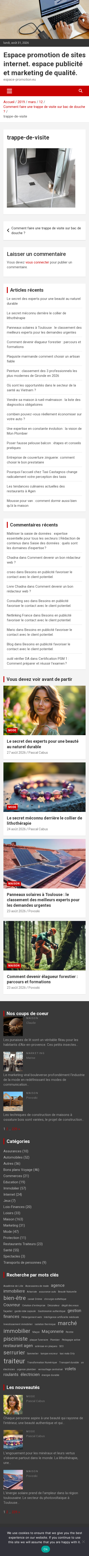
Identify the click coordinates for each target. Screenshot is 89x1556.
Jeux (6, 1201)
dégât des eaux (70, 1305)
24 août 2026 (16, 829)
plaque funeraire (39, 1339)
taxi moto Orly (67, 1353)
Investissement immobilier (18, 1324)
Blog (10, 644)
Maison (14, 883)
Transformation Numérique (42, 1362)
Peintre (69, 1332)
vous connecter (37, 262)
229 (14, 1129)
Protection (11, 1238)
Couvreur (11, 1304)
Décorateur (53, 1305)
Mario (11, 630)
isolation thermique (45, 1324)
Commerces (12, 1176)
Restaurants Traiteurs (19, 1244)
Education (10, 1182)
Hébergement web (31, 1317)
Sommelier (33, 1353)
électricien (30, 1374)
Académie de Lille (13, 1286)
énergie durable (50, 1375)
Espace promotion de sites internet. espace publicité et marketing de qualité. (44, 64)
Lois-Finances (14, 1207)
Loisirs (8, 1213)
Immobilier (11, 1188)
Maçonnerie (53, 1331)
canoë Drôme (35, 1299)
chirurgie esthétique (55, 1299)
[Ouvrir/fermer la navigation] (9, 91)
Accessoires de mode (37, 1286)
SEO (61, 1346)
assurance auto (47, 1291)
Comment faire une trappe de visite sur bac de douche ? (46, 230)
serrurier (14, 1352)
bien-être (14, 1298)
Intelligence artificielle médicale (61, 1317)
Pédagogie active (71, 1339)
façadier (8, 1311)
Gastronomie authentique (51, 1311)
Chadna (12, 558)
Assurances (12, 1151)
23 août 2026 (16, 911)
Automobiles (13, 1157)
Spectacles (11, 1256)
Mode (12, 730)
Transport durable (69, 1362)
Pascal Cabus (38, 752)
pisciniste (15, 1338)
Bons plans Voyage (17, 1170)
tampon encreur (49, 1353)
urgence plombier (26, 1369)
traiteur (14, 1361)
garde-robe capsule (25, 1311)
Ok (46, 1549)
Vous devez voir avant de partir (39, 679)
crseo (11, 572)
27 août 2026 (16, 752)
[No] (83, 1541)
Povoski (34, 911)
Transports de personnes (22, 1262)
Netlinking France (19, 615)
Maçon (36, 1332)
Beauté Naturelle (67, 1291)
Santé (7, 1250)
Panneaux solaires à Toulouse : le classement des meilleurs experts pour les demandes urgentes (43, 900)
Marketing (35, 1053)
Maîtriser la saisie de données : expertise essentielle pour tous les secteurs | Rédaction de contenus (43, 538)
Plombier (55, 1339)
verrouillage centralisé (50, 1369)
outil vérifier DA (18, 659)
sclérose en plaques (46, 1346)
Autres (8, 1164)
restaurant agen (18, 1345)
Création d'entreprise (33, 1305)
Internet (9, 1194)
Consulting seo (18, 601)
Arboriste (32, 1291)
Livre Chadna (16, 586)
